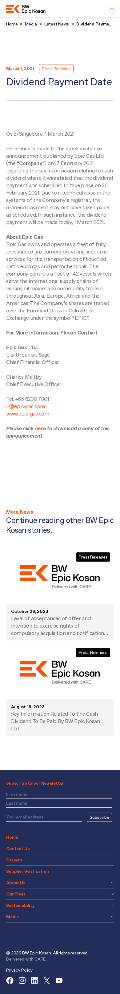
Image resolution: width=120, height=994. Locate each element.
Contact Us (18, 848)
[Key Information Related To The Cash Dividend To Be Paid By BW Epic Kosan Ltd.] (60, 672)
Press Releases (56, 69)
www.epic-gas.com (27, 413)
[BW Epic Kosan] (26, 9)
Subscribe (99, 817)
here (41, 428)
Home (12, 837)
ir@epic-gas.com (25, 406)
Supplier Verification (27, 871)
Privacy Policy (19, 970)
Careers (14, 860)
